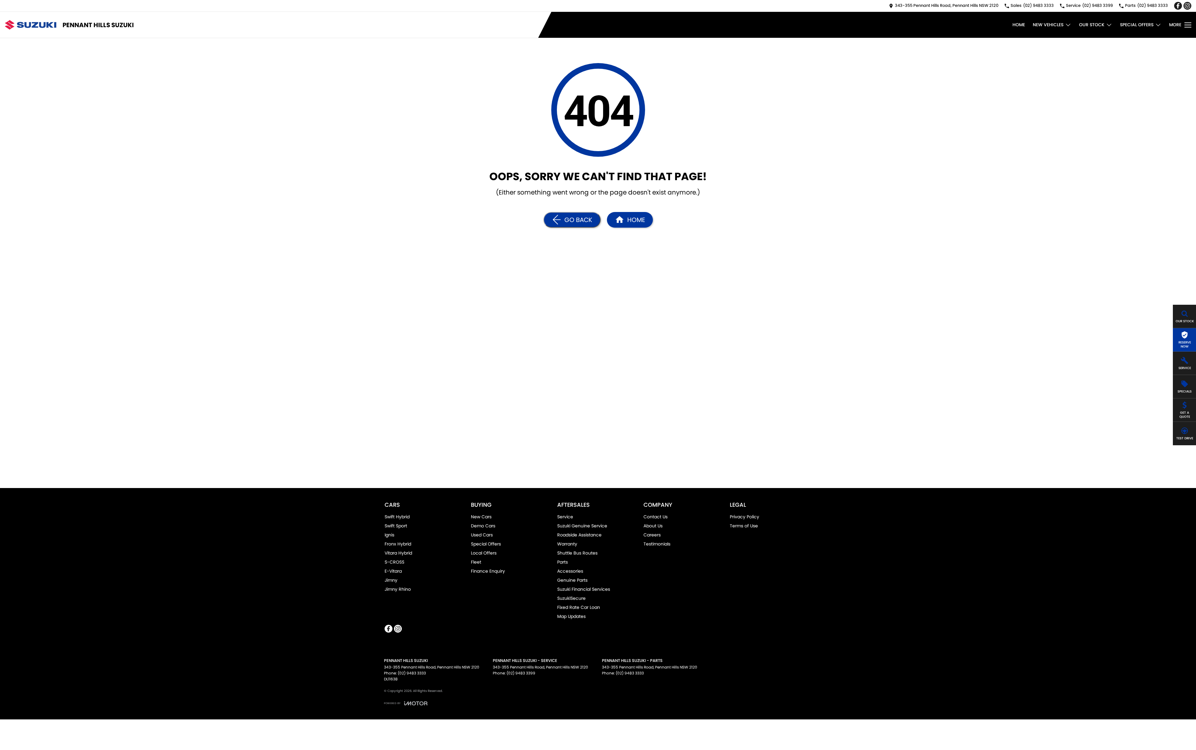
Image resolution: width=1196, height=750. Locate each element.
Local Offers (484, 553)
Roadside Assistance (579, 535)
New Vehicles (1048, 25)
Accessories (570, 571)
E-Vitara (393, 571)
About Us (653, 526)
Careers (652, 535)
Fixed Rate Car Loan (578, 607)
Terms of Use (744, 526)
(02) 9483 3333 (412, 673)
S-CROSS (394, 562)
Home (1018, 25)
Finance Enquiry (488, 571)
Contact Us (655, 517)
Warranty (567, 544)
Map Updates (571, 616)
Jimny (391, 580)
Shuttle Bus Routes (577, 553)
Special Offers (1136, 25)
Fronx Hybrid (398, 544)
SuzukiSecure (571, 598)
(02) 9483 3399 (521, 673)
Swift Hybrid (397, 517)
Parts (562, 562)
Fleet (476, 562)
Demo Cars (483, 526)
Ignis (389, 535)
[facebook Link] (1178, 6)
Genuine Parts (572, 580)
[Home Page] (30, 25)
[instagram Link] (1187, 6)
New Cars (481, 517)
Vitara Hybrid (398, 553)
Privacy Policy (744, 517)
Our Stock (1091, 25)
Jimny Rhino (398, 589)
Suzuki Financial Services (583, 589)
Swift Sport (396, 526)
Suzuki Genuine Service (582, 526)
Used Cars (482, 535)
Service (565, 517)
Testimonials (656, 544)
